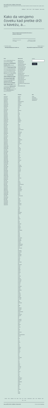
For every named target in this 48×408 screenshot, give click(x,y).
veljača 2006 (6, 204)
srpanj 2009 (6, 152)
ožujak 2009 (6, 157)
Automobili (19, 105)
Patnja (19, 260)
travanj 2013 (6, 129)
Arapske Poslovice (21, 101)
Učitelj (19, 365)
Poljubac (19, 272)
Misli (18, 216)
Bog (18, 109)
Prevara (19, 288)
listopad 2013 (6, 121)
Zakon (19, 380)
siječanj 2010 (6, 144)
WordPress (42, 404)
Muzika (19, 228)
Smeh (19, 325)
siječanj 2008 (6, 175)
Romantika (19, 309)
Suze (18, 353)
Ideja (18, 162)
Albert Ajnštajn (10, 60)
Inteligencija (20, 166)
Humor (19, 161)
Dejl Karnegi (14, 66)
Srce (18, 339)
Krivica (19, 193)
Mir (18, 214)
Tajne (19, 356)
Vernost (19, 371)
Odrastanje (19, 250)
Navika (19, 236)
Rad (18, 300)
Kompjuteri (19, 188)
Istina (19, 172)
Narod (19, 232)
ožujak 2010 (6, 142)
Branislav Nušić (7, 66)
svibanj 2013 (6, 128)
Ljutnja (19, 207)
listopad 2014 (6, 106)
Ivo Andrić (10, 74)
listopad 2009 (6, 148)
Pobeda (19, 265)
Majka (19, 209)
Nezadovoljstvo (20, 244)
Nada (19, 231)
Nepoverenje (20, 237)
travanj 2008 (6, 171)
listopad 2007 (6, 179)
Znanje (19, 391)
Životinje (19, 389)
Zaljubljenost (20, 381)
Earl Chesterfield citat (21, 69)
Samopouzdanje (20, 311)
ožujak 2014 (6, 115)
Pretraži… (33, 58)
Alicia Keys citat (20, 60)
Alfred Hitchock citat (21, 65)
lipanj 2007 (5, 184)
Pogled (19, 268)
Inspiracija (19, 165)
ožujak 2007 (6, 188)
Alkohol (19, 97)
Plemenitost (20, 264)
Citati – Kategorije (35, 9)
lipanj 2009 (5, 153)
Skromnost (19, 320)
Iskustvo (19, 171)
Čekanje (19, 121)
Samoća (19, 310)
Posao (19, 277)
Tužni (19, 362)
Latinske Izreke (20, 195)
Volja (18, 375)
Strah (19, 344)
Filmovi (19, 147)
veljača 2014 (6, 116)
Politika (19, 270)
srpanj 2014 (5, 110)
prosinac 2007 (6, 176)
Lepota (19, 199)
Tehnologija (20, 357)
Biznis (19, 107)
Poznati (19, 283)
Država (19, 142)
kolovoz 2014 (6, 109)
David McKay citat (21, 74)
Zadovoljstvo (20, 377)
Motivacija (19, 223)
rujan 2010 (5, 134)
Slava (19, 323)
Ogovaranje (20, 251)
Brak (18, 115)
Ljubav (19, 202)
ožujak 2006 (6, 203)
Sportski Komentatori (21, 334)
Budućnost (19, 120)
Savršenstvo (20, 314)
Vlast (18, 372)
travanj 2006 (6, 202)
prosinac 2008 (6, 161)
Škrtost (19, 321)
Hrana (19, 158)
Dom (18, 137)
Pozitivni (19, 282)
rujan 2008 (5, 165)
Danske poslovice (20, 129)
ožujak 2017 (6, 97)
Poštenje (19, 278)
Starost (19, 342)
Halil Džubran (8, 73)
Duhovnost (19, 143)
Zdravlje (19, 384)
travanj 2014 (6, 114)
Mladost (19, 218)
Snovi (19, 330)
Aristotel (8, 61)
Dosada (19, 138)
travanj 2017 (6, 96)
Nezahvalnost (20, 245)
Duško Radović (12, 67)
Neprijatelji (19, 240)
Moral (19, 222)
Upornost (19, 367)
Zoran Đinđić (9, 90)
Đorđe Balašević (9, 91)
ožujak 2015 (6, 100)
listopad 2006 (6, 194)
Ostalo (19, 256)
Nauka (19, 235)
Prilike (19, 291)
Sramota (19, 335)
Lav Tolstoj (12, 79)
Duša (18, 144)
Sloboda (19, 324)
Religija (19, 305)
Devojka (19, 134)
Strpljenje (19, 347)
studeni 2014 (6, 105)
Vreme (19, 376)
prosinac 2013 (6, 119)
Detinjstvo (19, 133)
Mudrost (19, 226)
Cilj (18, 123)
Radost (19, 301)
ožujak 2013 (6, 130)
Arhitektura (19, 102)
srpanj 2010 (5, 137)
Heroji (19, 156)
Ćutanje (19, 128)
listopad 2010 (6, 133)
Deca (19, 130)
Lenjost (19, 198)
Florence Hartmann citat (22, 79)
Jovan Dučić (10, 78)
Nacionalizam (20, 230)
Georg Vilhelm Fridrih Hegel (9, 72)
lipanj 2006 (5, 199)
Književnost (20, 186)
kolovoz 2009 (6, 151)
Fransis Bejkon (10, 71)
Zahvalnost (19, 379)
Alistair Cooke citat (21, 78)
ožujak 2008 (6, 172)
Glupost (19, 152)
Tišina (19, 358)
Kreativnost (20, 190)
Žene (18, 386)
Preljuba (19, 287)
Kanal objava (34, 97)
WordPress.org (34, 100)
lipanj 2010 (5, 138)
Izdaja (19, 175)
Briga (19, 116)
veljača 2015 (6, 101)
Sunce (19, 352)
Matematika (20, 212)
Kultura (19, 194)
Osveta (19, 258)
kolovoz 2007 (6, 181)
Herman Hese (13, 73)
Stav (18, 343)
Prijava (33, 96)
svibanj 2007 (6, 185)
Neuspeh (19, 242)
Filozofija (19, 148)
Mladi (19, 217)
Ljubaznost (19, 203)
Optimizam (19, 255)
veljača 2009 (6, 158)
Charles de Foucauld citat (22, 64)
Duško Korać (5, 67)
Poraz (19, 274)
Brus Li (11, 66)
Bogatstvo (19, 110)
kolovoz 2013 (6, 124)
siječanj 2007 (6, 190)
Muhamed (13, 86)
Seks (18, 316)
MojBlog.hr (24, 9)
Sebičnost (19, 315)
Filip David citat (20, 71)
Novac (19, 246)
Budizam (19, 119)
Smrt (18, 328)
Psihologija (19, 297)
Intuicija (19, 167)
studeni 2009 (6, 147)
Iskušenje (19, 170)
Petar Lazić (7, 88)
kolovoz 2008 (6, 166)
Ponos (19, 273)
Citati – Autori (29, 9)
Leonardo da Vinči (8, 81)
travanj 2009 (6, 156)
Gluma (19, 151)
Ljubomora (19, 204)
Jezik (19, 179)
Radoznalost (20, 302)
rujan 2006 (5, 195)
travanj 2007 (6, 186)
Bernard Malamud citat (21, 85)
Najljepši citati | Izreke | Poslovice (12, 4)
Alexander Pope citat (21, 73)
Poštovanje (19, 279)
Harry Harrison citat (21, 70)
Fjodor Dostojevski (6, 71)
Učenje (19, 363)
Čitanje (19, 124)
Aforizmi (19, 96)
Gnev (19, 153)
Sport (19, 333)
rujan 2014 (5, 107)
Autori (19, 106)
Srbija (19, 338)
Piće (18, 263)
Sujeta (19, 349)
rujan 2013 (5, 123)
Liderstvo (19, 200)
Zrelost (19, 393)
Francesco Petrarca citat (22, 66)
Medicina (19, 213)
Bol (18, 111)
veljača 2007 (6, 189)
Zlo (18, 390)
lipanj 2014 (5, 111)
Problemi (19, 293)
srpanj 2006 (6, 198)
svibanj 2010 (6, 139)
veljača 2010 (6, 143)
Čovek (19, 125)
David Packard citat (21, 80)
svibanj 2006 (6, 200)
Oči (18, 249)
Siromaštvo (19, 319)
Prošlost (19, 296)
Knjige (19, 185)
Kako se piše (42, 9)
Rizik (18, 306)
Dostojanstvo (20, 139)
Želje (18, 385)
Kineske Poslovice (21, 184)
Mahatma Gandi (8, 82)
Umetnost (19, 366)
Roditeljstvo (20, 307)
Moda (19, 221)
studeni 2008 (6, 162)
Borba (19, 114)
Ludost (19, 208)
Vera (18, 370)
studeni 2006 (6, 193)
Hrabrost (19, 157)
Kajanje (19, 181)
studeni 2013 (6, 120)
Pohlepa (19, 269)
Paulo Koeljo (13, 87)
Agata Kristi (5, 60)
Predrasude (19, 286)
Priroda (19, 292)
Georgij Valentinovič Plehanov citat (23, 75)
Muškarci (19, 227)
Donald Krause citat (21, 61)
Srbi (18, 337)
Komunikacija (20, 189)
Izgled (19, 176)
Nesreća (19, 241)
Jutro (19, 180)
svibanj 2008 (6, 170)
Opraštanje (19, 254)
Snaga (19, 329)
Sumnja (19, 351)
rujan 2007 (5, 180)
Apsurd (19, 100)
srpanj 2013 (5, 125)
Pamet (19, 259)
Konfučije (6, 79)
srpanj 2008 (6, 167)
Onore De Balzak (7, 87)
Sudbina (19, 348)
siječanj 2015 (6, 102)
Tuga (18, 361)
